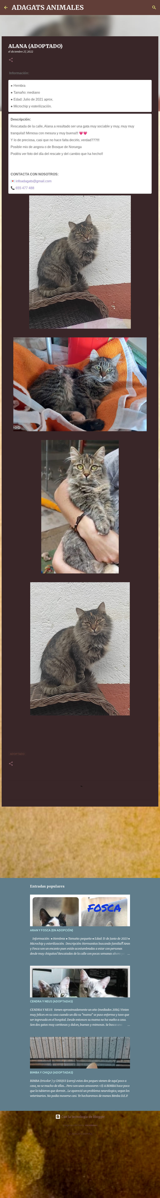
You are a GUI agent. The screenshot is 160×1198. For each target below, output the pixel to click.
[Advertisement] (80, 842)
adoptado (17, 754)
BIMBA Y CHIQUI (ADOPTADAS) (51, 1072)
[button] (10, 60)
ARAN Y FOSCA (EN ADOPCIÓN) (51, 930)
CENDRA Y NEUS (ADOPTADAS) (51, 1001)
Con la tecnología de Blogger (82, 1117)
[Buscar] (89, 8)
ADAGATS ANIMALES (48, 7)
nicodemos (91, 1125)
